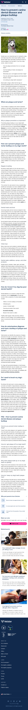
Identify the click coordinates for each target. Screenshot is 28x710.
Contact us (3, 684)
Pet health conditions (6, 665)
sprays (5, 276)
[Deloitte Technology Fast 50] (11, 634)
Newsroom (4, 646)
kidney (15, 133)
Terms (2, 676)
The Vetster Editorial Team (7, 25)
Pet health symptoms (6, 667)
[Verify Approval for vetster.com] (10, 627)
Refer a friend (4, 653)
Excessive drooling (8, 310)
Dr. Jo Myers (4, 29)
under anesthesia (11, 338)
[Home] (6, 2)
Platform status (5, 687)
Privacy (3, 673)
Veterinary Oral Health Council (13, 225)
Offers (2, 651)
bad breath (14, 295)
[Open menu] (25, 2)
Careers (3, 648)
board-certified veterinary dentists (10, 372)
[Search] (22, 2)
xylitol (22, 202)
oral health (23, 134)
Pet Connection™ (5, 662)
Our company (4, 643)
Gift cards (3, 656)
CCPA (2, 678)
